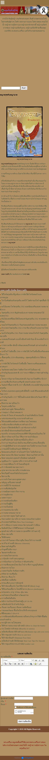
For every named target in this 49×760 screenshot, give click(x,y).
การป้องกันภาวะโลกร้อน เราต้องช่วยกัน (17, 562)
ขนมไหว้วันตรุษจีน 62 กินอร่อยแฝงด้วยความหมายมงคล (24, 325)
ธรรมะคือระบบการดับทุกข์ (12, 583)
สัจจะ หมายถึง (7, 534)
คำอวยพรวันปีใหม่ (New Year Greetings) (17, 522)
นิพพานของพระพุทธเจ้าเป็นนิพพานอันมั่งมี (18, 458)
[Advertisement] (24, 40)
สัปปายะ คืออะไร (8, 577)
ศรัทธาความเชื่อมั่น (9, 574)
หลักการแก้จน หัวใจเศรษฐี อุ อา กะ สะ (16, 601)
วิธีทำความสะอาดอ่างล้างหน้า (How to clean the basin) (23, 626)
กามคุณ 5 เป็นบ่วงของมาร (12, 412)
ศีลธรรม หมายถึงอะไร (10, 403)
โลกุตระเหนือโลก (8, 406)
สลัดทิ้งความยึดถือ (8, 580)
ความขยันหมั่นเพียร (9, 501)
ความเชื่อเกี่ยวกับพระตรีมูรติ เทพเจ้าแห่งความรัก (21, 382)
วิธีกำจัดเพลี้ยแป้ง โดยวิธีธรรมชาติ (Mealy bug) (20, 586)
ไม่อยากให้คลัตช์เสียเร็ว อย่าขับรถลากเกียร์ (18, 428)
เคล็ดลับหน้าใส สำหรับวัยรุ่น (12, 604)
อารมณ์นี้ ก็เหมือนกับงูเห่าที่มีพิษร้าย (15, 449)
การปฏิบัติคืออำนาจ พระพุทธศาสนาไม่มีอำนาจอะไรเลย (24, 446)
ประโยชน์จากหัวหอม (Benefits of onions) (18, 629)
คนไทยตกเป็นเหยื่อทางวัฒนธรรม (15, 595)
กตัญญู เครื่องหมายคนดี (11, 482)
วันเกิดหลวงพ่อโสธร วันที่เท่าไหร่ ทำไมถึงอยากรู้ (20, 370)
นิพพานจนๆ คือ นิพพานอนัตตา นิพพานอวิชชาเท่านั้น (22, 455)
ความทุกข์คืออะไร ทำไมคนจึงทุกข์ (15, 464)
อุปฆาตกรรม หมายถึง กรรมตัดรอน (15, 470)
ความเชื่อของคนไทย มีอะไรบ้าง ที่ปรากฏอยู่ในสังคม (22, 565)
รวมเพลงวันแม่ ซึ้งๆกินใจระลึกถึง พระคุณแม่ (19, 610)
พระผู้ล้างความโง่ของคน (11, 623)
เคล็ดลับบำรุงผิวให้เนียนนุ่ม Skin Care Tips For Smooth (23, 641)
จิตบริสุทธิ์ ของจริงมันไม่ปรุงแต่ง (14, 473)
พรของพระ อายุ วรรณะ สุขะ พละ (14, 592)
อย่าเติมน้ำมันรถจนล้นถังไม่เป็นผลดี (15, 431)
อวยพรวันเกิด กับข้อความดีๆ (12, 571)
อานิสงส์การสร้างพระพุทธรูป (12, 559)
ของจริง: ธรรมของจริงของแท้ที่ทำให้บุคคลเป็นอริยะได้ (23, 434)
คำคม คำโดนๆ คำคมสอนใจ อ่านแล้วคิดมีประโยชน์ (22, 415)
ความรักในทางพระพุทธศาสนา (13, 479)
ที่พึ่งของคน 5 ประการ (10, 613)
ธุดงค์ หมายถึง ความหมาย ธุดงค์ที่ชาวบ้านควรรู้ (20, 531)
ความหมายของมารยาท (10, 513)
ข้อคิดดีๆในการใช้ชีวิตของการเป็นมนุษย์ (17, 528)
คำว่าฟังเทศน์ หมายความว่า (12, 467)
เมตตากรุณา (6, 498)
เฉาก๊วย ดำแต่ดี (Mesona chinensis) (15, 543)
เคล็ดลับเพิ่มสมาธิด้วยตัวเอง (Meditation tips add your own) (25, 632)
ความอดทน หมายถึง (9, 510)
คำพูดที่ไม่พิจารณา (9, 549)
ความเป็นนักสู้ (7, 507)
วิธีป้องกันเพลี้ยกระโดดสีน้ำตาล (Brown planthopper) (22, 589)
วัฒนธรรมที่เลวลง (8, 553)
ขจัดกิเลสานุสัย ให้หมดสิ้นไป (13, 409)
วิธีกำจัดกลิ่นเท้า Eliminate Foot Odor (16, 638)
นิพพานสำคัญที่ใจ (8, 546)
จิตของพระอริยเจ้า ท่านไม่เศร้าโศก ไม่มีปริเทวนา (21, 452)
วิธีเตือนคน (5, 537)
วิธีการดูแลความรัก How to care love (16, 635)
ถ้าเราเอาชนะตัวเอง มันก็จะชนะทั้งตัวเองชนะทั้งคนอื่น (23, 443)
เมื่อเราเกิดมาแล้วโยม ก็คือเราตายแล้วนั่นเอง (19, 437)
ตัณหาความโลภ (8, 568)
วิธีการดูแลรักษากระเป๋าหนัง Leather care (17, 644)
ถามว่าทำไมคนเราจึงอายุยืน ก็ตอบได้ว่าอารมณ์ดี (21, 540)
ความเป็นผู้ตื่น (7, 504)
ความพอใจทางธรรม (9, 556)
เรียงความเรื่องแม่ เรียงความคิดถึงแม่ (16, 607)
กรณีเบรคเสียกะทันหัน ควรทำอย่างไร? (17, 425)
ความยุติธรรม (7, 495)
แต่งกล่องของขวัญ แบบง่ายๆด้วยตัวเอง (17, 418)
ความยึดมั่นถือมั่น (8, 598)
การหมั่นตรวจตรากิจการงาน (12, 492)
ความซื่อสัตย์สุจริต (8, 489)
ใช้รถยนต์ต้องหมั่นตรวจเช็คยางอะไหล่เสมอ (19, 422)
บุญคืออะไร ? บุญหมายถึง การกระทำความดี (19, 461)
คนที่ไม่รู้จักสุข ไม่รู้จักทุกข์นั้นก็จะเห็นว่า (17, 440)
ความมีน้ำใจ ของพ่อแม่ (10, 485)
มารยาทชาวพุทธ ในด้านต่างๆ (13, 516)
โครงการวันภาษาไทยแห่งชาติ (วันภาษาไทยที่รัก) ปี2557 (24, 379)
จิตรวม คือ (5, 476)
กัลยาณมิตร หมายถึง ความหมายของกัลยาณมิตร (21, 519)
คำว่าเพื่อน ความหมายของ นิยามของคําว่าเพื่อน (20, 525)
